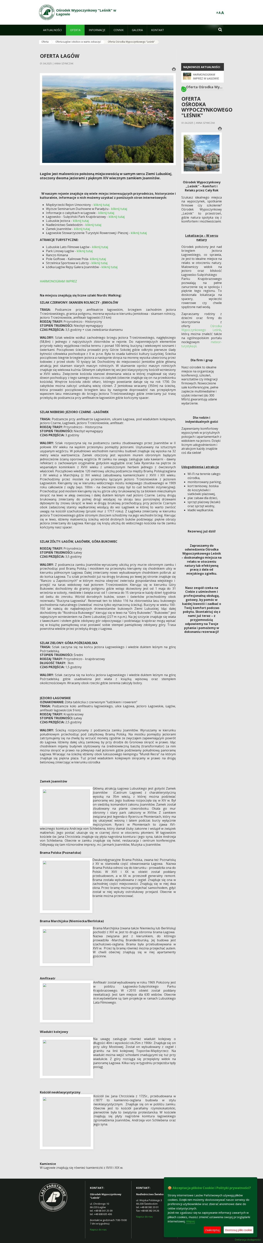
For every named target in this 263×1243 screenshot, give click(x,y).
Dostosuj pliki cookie (238, 1230)
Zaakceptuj (212, 1230)
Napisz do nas (98, 1229)
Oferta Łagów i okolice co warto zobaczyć (78, 41)
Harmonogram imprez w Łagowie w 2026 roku (206, 78)
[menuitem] (52, 30)
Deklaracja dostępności (248, 1239)
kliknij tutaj (102, 205)
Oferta (45, 41)
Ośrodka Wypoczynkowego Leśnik (201, 328)
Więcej (190, 1221)
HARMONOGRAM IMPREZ (58, 281)
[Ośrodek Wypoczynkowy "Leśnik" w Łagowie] (46, 12)
